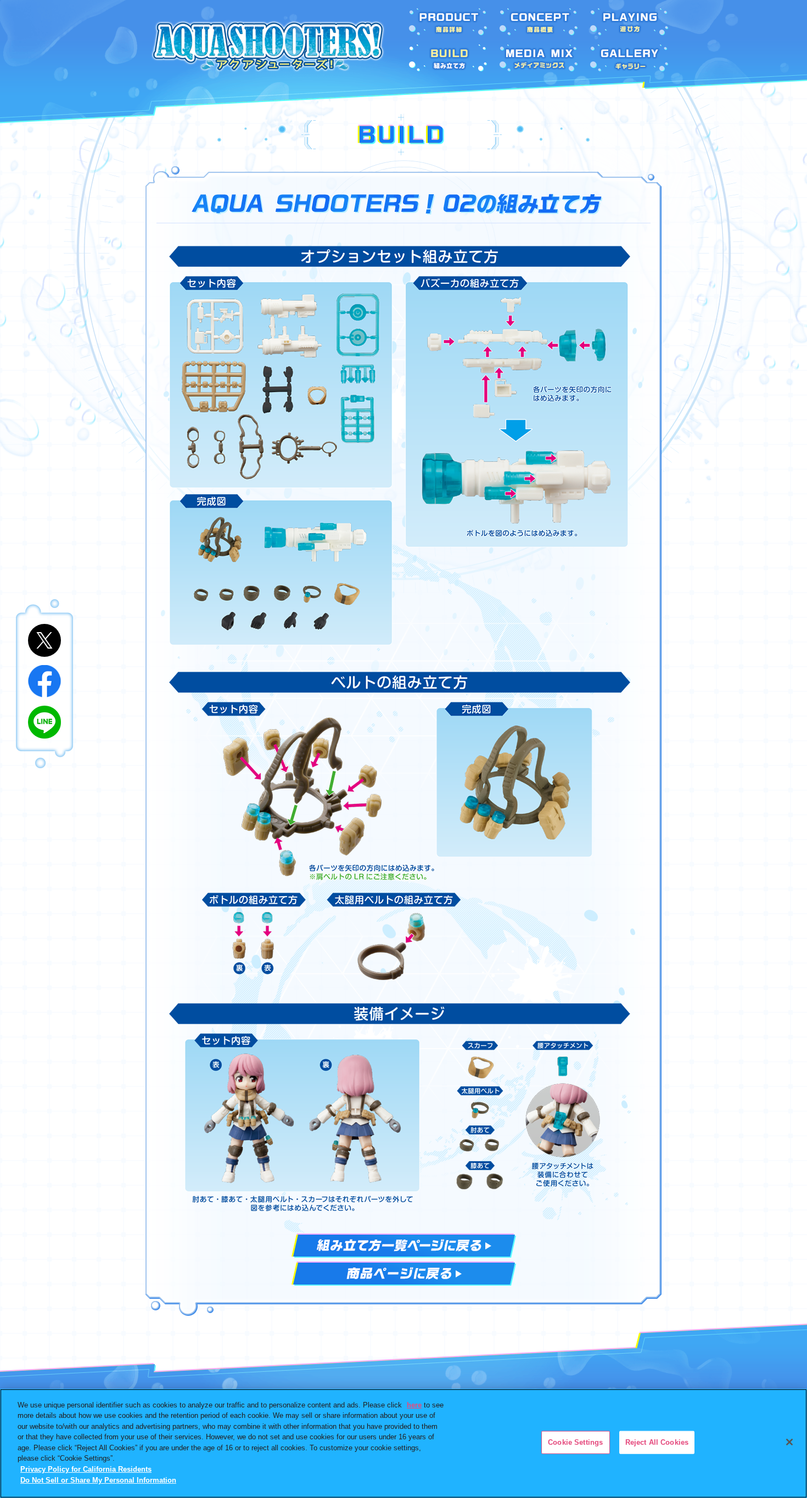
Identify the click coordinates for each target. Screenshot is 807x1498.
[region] (403, 1443)
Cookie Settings (575, 1442)
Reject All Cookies (656, 1442)
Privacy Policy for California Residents (86, 1469)
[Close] (789, 1442)
